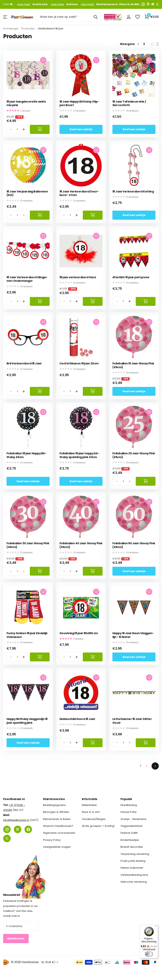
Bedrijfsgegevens (54, 805)
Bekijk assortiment (5, 17)
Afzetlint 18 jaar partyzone (130, 277)
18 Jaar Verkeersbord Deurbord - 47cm (79, 193)
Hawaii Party (129, 812)
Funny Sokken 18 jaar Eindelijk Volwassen (27, 635)
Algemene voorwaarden (59, 833)
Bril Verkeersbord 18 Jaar (24, 363)
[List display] (157, 44)
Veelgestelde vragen (57, 847)
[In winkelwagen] (40, 129)
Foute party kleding (133, 861)
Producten (28, 28)
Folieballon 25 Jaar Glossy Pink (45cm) (133, 455)
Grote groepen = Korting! (98, 826)
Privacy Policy (52, 840)
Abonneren (16, 939)
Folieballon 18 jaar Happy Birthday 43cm (27, 455)
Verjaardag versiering (135, 854)
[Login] (128, 16)
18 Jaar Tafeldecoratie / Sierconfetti (129, 103)
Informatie (89, 799)
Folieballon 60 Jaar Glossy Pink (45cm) (133, 545)
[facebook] (153, 4)
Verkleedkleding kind (134, 875)
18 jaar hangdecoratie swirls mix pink (26, 103)
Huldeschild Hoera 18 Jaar (77, 719)
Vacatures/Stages (93, 819)
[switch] (149, 954)
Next (155, 766)
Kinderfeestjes (130, 840)
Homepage (10, 28)
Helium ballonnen (132, 868)
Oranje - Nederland (133, 819)
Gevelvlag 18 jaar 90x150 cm (78, 633)
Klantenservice (54, 799)
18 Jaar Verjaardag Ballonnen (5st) (27, 193)
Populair (126, 799)
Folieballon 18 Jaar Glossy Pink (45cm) (133, 365)
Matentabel (89, 805)
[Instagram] (143, 4)
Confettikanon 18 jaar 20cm (78, 363)
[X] (157, 4)
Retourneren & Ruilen (57, 819)
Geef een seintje (81, 129)
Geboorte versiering (134, 882)
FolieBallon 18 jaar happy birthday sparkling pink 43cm (79, 455)
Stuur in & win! (91, 812)
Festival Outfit (129, 833)
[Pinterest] (148, 4)
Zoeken (95, 17)
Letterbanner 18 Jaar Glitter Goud (132, 720)
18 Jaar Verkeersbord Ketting (133, 191)
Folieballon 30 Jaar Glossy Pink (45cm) (28, 545)
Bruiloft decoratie (132, 847)
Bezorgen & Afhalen (56, 812)
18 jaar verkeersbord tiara (77, 277)
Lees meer (23, 4)
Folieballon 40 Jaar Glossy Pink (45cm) (81, 545)
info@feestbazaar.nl (16, 820)
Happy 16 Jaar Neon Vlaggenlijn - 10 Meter (133, 635)
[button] (23, 129)
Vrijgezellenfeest (131, 826)
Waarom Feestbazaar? (58, 826)
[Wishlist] (137, 16)
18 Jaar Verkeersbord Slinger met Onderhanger (27, 279)
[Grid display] (152, 44)
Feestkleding (129, 805)
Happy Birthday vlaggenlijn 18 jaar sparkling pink (27, 720)
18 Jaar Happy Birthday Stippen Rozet (79, 103)
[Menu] (155, 927)
